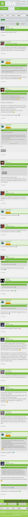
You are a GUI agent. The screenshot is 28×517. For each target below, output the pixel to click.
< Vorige (2, 23)
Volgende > (23, 23)
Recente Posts (15, 11)
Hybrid (7, 26)
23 (17, 23)
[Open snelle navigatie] (27, 15)
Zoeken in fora (6, 11)
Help (26, 511)
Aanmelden (23, 1)
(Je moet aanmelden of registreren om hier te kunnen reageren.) (16, 501)
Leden (17, 8)
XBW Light (3, 511)
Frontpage (4, 8)
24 (19, 23)
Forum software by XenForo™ (6, 515)
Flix (6, 88)
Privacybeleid (25, 514)
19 (9, 23)
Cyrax (7, 191)
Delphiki (8, 279)
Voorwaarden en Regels (17, 514)
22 (15, 23)
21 (13, 23)
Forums (11, 8)
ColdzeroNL (8, 41)
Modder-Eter (9, 60)
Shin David (8, 370)
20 (11, 23)
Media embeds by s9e (17, 515)
